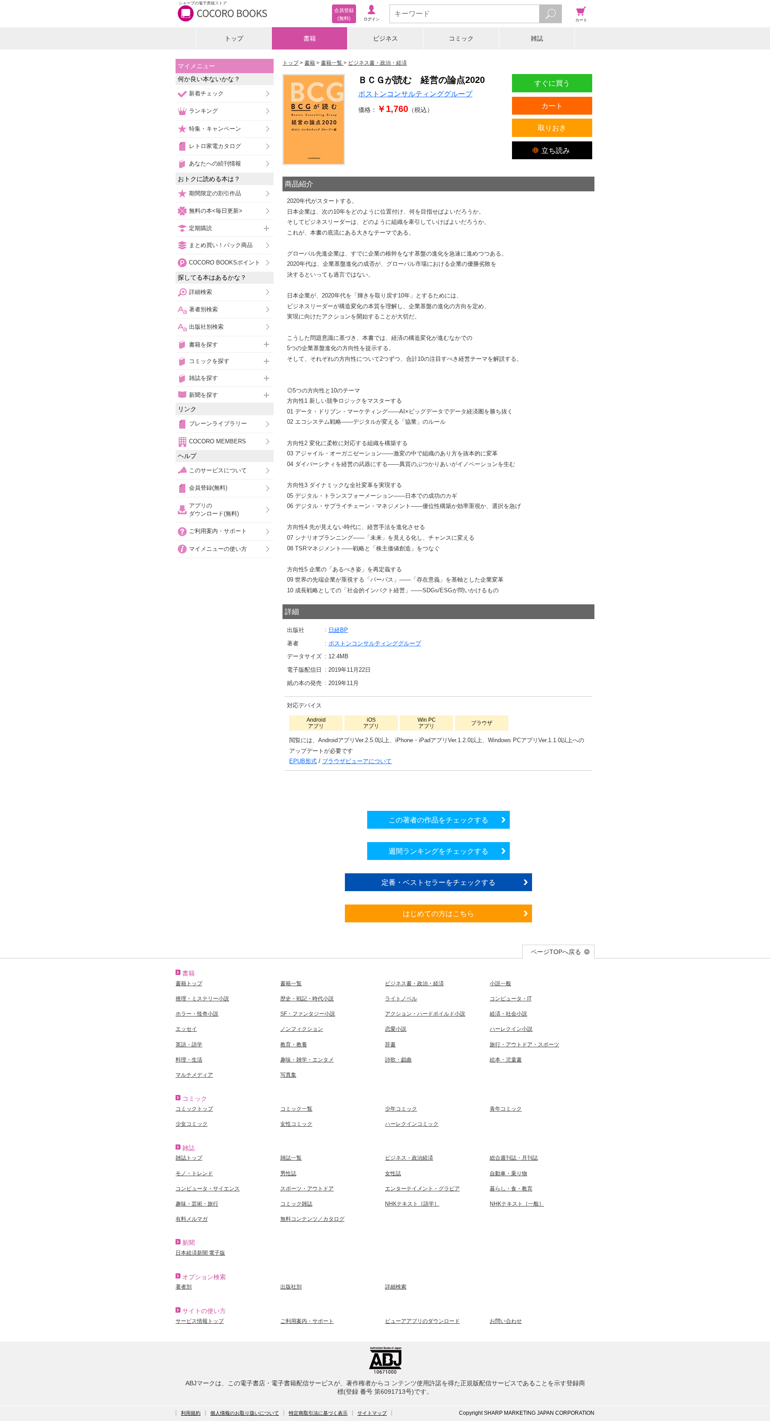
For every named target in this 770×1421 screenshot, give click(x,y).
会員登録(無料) (208, 487)
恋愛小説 (395, 1029)
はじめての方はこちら (438, 913)
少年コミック (401, 1109)
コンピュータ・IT (511, 999)
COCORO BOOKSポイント (224, 262)
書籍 (309, 38)
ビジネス (385, 38)
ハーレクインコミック (411, 1124)
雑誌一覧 (291, 1158)
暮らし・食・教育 (511, 1189)
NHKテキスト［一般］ (517, 1204)
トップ (234, 38)
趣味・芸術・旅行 (197, 1204)
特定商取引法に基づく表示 (318, 1413)
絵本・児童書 (506, 1060)
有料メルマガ (192, 1219)
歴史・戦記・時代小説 (307, 999)
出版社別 (291, 1287)
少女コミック (192, 1124)
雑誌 (537, 38)
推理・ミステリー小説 (202, 999)
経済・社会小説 (508, 1014)
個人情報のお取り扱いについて (244, 1413)
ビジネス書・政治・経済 (414, 983)
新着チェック (206, 93)
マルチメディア (194, 1075)
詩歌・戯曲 (398, 1060)
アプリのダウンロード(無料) (214, 509)
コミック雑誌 (296, 1204)
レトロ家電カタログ (215, 146)
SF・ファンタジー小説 (307, 1014)
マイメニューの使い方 (218, 548)
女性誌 (393, 1173)
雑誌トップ (189, 1158)
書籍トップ (189, 983)
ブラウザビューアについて (357, 761)
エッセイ (186, 1029)
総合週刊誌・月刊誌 (514, 1158)
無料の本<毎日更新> (215, 210)
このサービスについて (218, 470)
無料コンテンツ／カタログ (312, 1219)
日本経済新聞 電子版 (200, 1253)
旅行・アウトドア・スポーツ (524, 1044)
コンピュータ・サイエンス (208, 1189)
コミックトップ (194, 1109)
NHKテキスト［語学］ (412, 1204)
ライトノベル (401, 999)
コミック (461, 38)
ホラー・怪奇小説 (197, 1014)
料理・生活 (189, 1060)
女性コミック (296, 1124)
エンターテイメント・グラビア (422, 1189)
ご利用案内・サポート (218, 531)
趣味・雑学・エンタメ (307, 1060)
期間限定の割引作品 (215, 193)
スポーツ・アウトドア (307, 1189)
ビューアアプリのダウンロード (422, 1321)
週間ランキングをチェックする (438, 851)
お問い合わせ (506, 1321)
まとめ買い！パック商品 (221, 245)
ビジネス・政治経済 (409, 1158)
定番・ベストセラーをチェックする (438, 882)
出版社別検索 (206, 326)
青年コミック (506, 1109)
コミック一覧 (296, 1109)
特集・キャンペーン (215, 128)
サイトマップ (372, 1413)
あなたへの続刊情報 (215, 163)
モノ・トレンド (194, 1173)
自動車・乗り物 (508, 1173)
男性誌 (288, 1173)
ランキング (203, 110)
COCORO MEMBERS (217, 441)
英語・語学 (189, 1044)
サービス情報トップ (200, 1321)
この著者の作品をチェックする (438, 820)
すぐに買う (552, 83)
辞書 (390, 1044)
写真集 (288, 1075)
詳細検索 (200, 292)
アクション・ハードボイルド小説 (425, 1014)
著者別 (184, 1287)
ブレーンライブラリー (218, 423)
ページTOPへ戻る (556, 951)
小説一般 (500, 983)
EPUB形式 (303, 761)
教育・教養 (293, 1044)
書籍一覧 (291, 983)
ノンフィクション (301, 1029)
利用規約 (191, 1413)
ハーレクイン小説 (511, 1029)
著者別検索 (203, 309)
